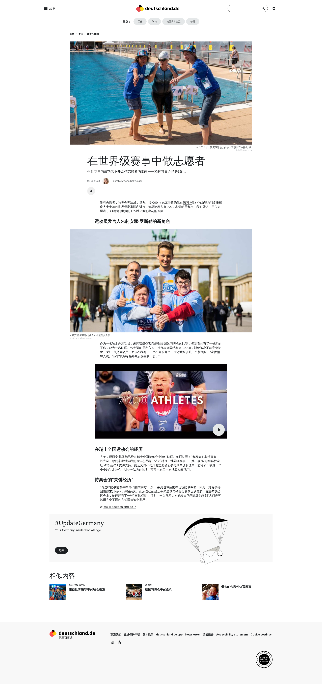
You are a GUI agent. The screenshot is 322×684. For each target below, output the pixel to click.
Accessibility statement (232, 634)
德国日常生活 (174, 21)
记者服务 (208, 634)
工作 (140, 21)
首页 (72, 33)
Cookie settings (261, 634)
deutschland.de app (169, 634)
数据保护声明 (132, 634)
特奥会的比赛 (179, 343)
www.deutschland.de (118, 507)
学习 (154, 21)
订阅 (61, 550)
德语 (192, 21)
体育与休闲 (93, 33)
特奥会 (179, 491)
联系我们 (116, 634)
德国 (186, 202)
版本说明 (148, 634)
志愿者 (146, 461)
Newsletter (192, 634)
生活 (80, 33)
